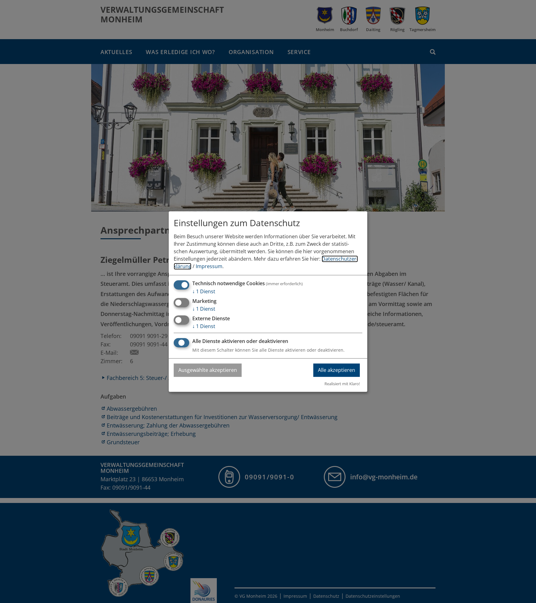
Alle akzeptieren (336, 370)
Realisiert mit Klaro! (342, 383)
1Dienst (203, 291)
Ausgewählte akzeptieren (207, 370)
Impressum (209, 266)
